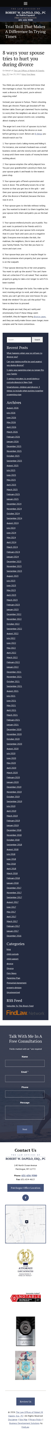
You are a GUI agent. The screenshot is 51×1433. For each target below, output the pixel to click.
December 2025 (14, 446)
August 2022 (12, 633)
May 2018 (11, 863)
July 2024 (11, 528)
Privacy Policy (35, 1419)
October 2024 (13, 513)
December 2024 (14, 503)
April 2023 (11, 595)
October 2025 (13, 455)
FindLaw (25, 1427)
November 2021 (14, 676)
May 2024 (11, 537)
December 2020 (14, 729)
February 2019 (13, 820)
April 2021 (11, 710)
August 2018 (12, 849)
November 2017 (14, 892)
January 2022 (13, 667)
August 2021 (12, 691)
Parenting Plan (13, 978)
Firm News (31, 74)
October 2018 (13, 839)
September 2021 (14, 686)
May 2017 (11, 911)
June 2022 (11, 643)
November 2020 (14, 734)
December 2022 (14, 614)
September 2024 (14, 518)
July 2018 (11, 854)
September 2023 (14, 571)
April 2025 (11, 484)
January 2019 (13, 825)
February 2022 (13, 662)
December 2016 (14, 935)
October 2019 (13, 796)
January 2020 (13, 782)
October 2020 (13, 739)
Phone (24, 1087)
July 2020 (11, 753)
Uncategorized (13, 992)
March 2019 (12, 815)
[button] (25, 3)
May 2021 (11, 705)
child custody (13, 954)
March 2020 (12, 772)
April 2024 (11, 542)
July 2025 (11, 470)
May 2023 (11, 590)
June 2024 (11, 532)
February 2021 (13, 719)
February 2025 (13, 494)
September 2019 (14, 801)
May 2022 (11, 648)
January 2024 (13, 556)
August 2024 (12, 523)
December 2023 (14, 561)
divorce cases (40, 316)
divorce (10, 963)
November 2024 (14, 508)
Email (24, 1071)
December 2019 (14, 787)
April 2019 (11, 811)
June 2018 (11, 859)
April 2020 (11, 767)
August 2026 (12, 407)
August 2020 (12, 748)
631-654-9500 (25, 19)
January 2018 (13, 883)
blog (24, 74)
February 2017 (13, 926)
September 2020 (14, 743)
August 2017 (12, 902)
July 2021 (11, 695)
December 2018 (14, 830)
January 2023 (13, 609)
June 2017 (11, 907)
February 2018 (13, 878)
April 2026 (11, 427)
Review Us (25, 1401)
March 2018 (12, 873)
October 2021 (13, 681)
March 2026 (12, 431)
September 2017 (14, 897)
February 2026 (13, 436)
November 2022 (14, 619)
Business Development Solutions (24, 1423)
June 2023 (11, 585)
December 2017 (14, 887)
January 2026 (13, 441)
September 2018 (14, 844)
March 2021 (12, 715)
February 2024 (13, 552)
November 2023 (14, 566)
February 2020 (13, 777)
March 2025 (12, 489)
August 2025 (12, 465)
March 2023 (12, 600)
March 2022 (12, 657)
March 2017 (12, 921)
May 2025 (11, 479)
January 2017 (13, 931)
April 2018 (11, 868)
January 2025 (13, 499)
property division (14, 987)
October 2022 (13, 624)
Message (25, 1102)
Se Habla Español (25, 15)
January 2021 (13, 724)
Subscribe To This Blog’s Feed (20, 1005)
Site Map (23, 1419)
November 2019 (14, 791)
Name (25, 1056)
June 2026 (11, 417)
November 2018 (14, 835)
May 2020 (11, 763)
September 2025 (14, 460)
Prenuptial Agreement (17, 982)
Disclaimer (13, 1419)
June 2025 (11, 475)
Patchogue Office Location (25, 1187)
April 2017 (11, 916)
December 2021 (14, 671)
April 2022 (11, 652)
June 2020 (11, 758)
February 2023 (13, 604)
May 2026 (11, 422)
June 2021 (11, 700)
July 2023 (11, 580)
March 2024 (12, 547)
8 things (38, 133)
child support (12, 958)
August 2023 (12, 576)
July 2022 (11, 638)
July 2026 (11, 412)
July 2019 (11, 806)
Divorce (10, 968)
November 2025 (14, 451)
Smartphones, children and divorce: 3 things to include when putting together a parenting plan (25, 391)
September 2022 (14, 628)
